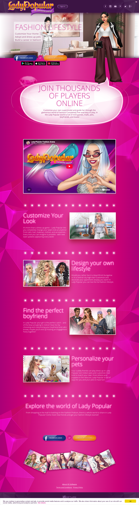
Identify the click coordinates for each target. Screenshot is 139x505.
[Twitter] (125, 6)
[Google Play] (27, 63)
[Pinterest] (120, 6)
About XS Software (69, 484)
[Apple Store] (40, 63)
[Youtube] (115, 6)
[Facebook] (105, 6)
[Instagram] (110, 6)
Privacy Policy (78, 487)
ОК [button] (130, 501)
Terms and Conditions (64, 487)
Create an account (55, 58)
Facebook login (26, 58)
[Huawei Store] (53, 63)
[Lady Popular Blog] (130, 6)
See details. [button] (42, 503)
